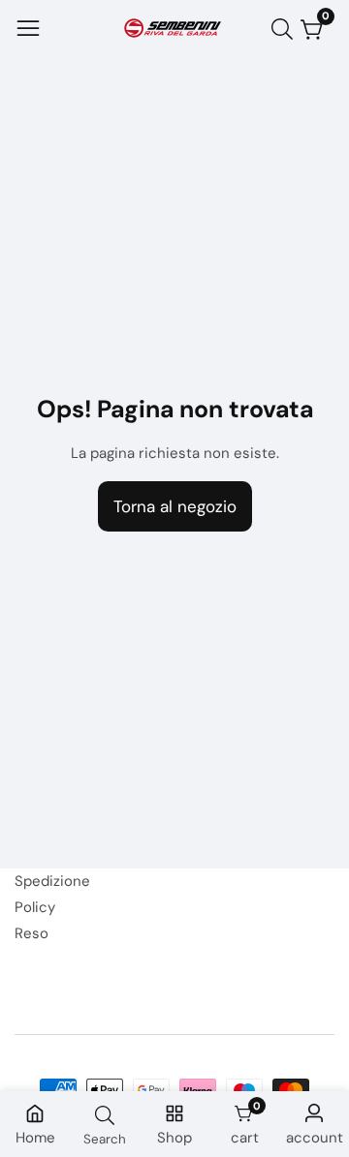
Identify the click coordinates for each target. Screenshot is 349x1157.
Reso (31, 933)
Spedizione (52, 881)
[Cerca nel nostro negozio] (286, 29)
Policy (35, 907)
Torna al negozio (175, 506)
